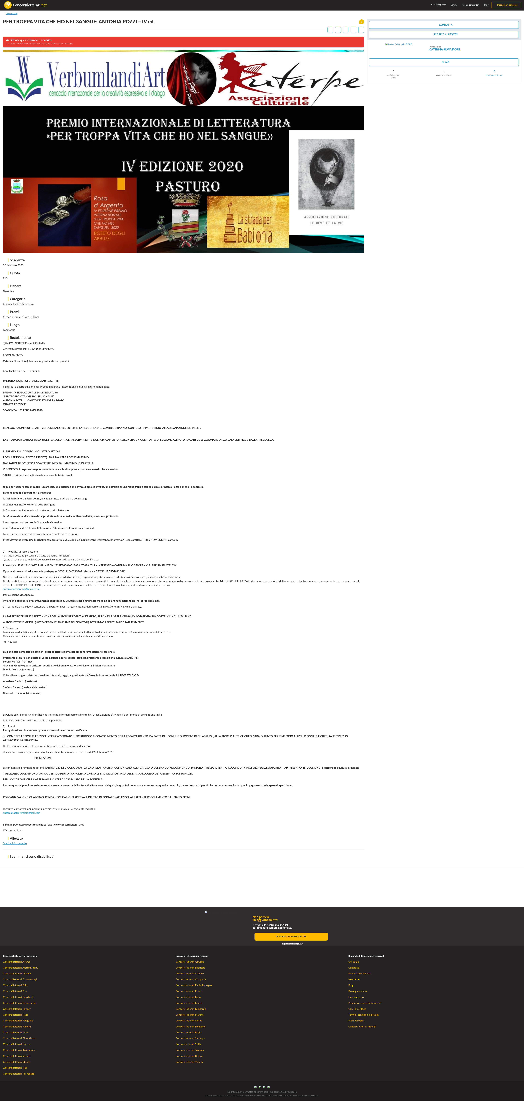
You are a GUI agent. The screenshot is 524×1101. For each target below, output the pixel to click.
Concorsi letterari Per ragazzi (18, 1074)
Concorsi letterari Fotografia (18, 1021)
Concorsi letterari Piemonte (191, 1027)
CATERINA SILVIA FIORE (444, 49)
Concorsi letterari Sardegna (190, 1038)
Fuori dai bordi (356, 1021)
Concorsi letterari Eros (15, 991)
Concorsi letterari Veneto (189, 1062)
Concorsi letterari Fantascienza (19, 1003)
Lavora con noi (356, 997)
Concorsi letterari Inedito (16, 1056)
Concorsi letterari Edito (15, 985)
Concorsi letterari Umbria (189, 1056)
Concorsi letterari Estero (189, 991)
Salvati (453, 5)
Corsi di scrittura (357, 1009)
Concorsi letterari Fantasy (17, 1009)
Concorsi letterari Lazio (188, 997)
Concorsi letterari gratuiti (362, 1027)
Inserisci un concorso (507, 5)
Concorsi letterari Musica (16, 1062)
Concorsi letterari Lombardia (191, 1009)
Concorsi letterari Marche (190, 1015)
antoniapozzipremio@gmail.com (21, 589)
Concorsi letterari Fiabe (15, 1015)
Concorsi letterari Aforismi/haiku (20, 968)
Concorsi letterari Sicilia (188, 1044)
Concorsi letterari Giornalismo (19, 1038)
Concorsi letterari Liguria (189, 1003)
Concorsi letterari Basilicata (190, 968)
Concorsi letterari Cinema (17, 973)
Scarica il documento (15, 843)
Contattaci (353, 968)
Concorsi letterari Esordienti (18, 997)
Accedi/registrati (438, 5)
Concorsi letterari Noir (15, 1068)
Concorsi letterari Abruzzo (190, 962)
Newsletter (354, 979)
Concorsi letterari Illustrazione (19, 1050)
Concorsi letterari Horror (16, 1044)
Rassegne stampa (357, 991)
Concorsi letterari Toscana (190, 1050)
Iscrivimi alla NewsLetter (291, 937)
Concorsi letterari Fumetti (17, 1027)
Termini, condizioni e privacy (363, 1015)
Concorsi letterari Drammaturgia (20, 979)
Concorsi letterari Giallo (16, 1032)
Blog (486, 5)
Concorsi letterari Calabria (190, 973)
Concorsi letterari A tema (16, 962)
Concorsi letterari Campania (191, 979)
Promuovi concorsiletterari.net (364, 1003)
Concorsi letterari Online (189, 1021)
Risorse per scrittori (470, 5)
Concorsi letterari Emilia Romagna (194, 985)
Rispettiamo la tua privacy (292, 944)
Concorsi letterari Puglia (189, 1032)
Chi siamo (353, 962)
